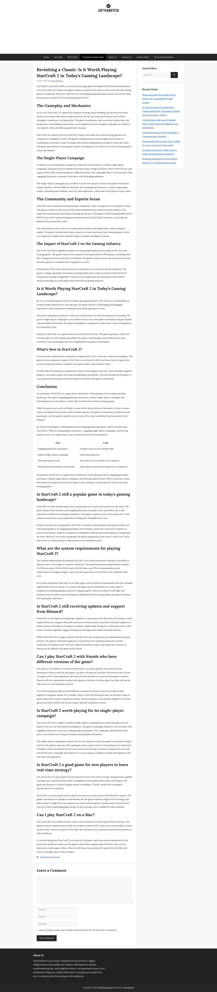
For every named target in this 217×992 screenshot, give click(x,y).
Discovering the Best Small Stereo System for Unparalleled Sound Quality (159, 98)
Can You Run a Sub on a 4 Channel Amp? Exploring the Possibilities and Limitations (160, 124)
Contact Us (127, 57)
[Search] (174, 75)
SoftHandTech (105, 987)
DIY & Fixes (72, 57)
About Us (113, 57)
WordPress (129, 987)
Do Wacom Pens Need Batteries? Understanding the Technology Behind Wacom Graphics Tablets (161, 111)
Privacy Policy (143, 57)
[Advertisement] (108, 35)
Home (46, 57)
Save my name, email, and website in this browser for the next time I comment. (78, 930)
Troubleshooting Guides (93, 57)
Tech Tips (58, 57)
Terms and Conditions (163, 57)
